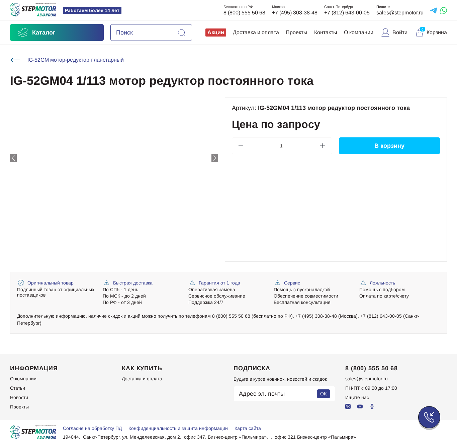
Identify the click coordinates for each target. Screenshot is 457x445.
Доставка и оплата (256, 32)
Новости (19, 397)
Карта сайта (248, 428)
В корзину (389, 145)
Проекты (296, 32)
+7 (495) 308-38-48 (294, 12)
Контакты (325, 32)
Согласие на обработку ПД (92, 428)
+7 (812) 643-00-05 (347, 12)
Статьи (17, 388)
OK (323, 393)
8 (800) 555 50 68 (244, 12)
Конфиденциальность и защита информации (178, 428)
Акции (215, 32)
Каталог (44, 32)
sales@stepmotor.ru (400, 12)
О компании (358, 32)
